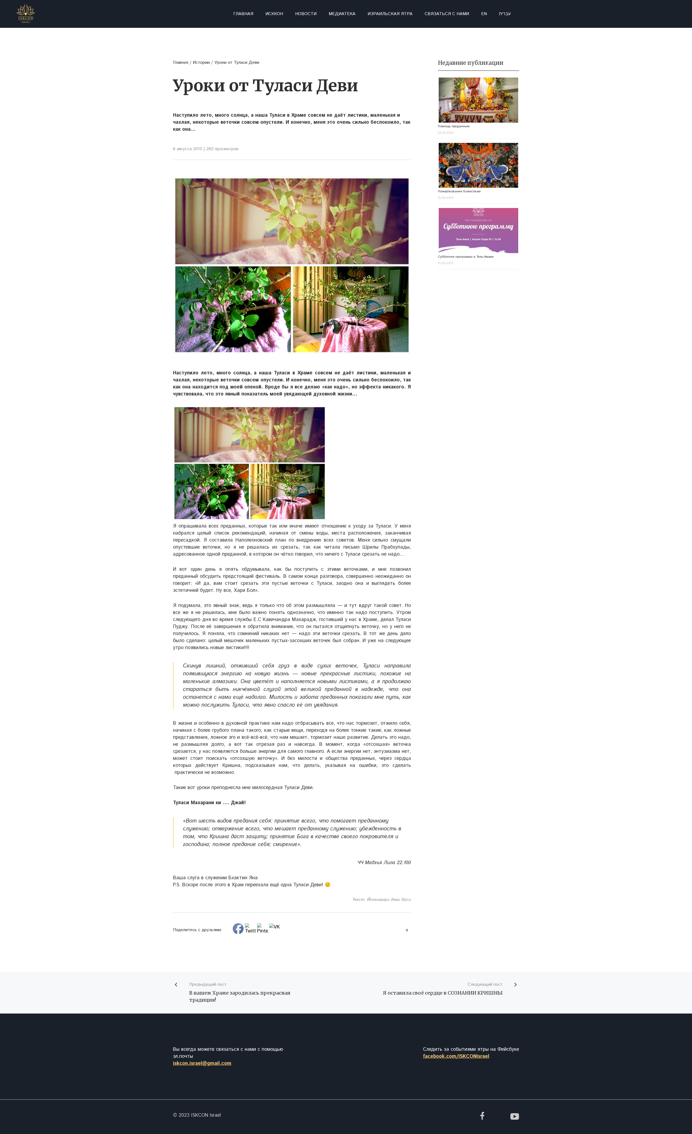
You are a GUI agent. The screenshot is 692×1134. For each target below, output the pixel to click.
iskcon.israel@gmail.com (202, 1063)
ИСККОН (274, 14)
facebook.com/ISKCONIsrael (456, 1056)
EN (484, 14)
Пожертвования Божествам (459, 191)
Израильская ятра (390, 14)
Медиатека (342, 14)
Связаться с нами (447, 14)
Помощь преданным (454, 126)
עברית (505, 14)
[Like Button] (400, 930)
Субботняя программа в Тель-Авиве (466, 256)
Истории (201, 62)
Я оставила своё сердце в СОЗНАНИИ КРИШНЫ (443, 993)
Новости (306, 14)
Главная (243, 14)
